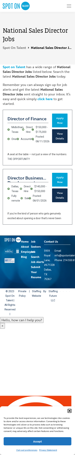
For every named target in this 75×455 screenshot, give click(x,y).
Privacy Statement (48, 450)
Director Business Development (25, 178)
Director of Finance (26, 118)
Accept (37, 441)
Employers (28, 252)
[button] (69, 411)
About (25, 247)
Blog (24, 257)
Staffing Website (38, 293)
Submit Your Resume (36, 272)
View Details (60, 136)
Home (25, 241)
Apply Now (60, 120)
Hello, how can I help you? (21, 320)
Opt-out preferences (26, 450)
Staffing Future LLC (55, 293)
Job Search (35, 254)
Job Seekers (36, 244)
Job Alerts (37, 262)
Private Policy (23, 293)
